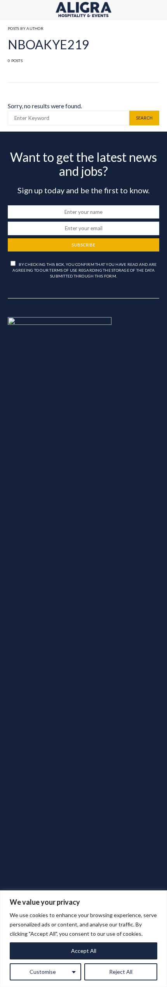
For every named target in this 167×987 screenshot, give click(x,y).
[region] (83, 938)
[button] (157, 10)
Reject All (120, 971)
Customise (43, 971)
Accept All (83, 950)
